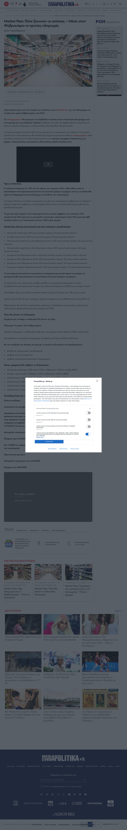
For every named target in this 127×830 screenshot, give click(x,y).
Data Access (63, 448)
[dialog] (63, 415)
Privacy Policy (74, 448)
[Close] (98, 381)
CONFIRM (49, 441)
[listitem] (63, 408)
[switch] (88, 413)
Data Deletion (52, 448)
